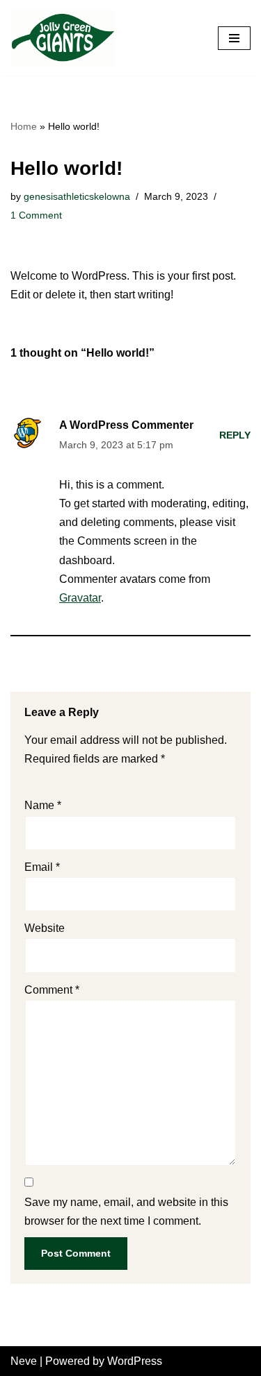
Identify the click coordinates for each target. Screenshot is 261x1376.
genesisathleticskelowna (77, 196)
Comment (51, 990)
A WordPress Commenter (126, 425)
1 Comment (36, 215)
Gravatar (80, 598)
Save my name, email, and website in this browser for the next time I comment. (126, 1211)
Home (23, 126)
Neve (23, 1361)
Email (42, 867)
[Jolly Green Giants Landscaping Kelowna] (62, 38)
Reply (235, 435)
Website (44, 928)
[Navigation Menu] (234, 38)
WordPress (134, 1361)
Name (42, 805)
